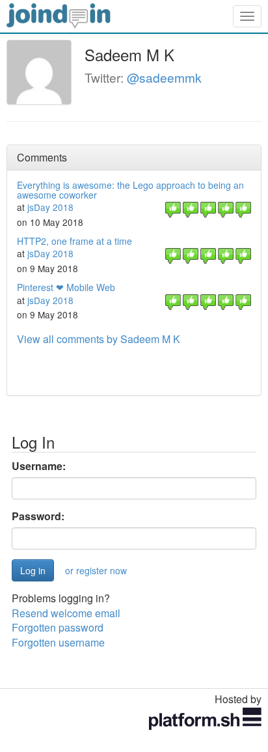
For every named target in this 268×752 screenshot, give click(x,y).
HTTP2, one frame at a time (74, 240)
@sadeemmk (164, 77)
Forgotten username (58, 642)
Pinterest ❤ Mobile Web (66, 287)
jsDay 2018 (50, 207)
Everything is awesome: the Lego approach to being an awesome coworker (130, 189)
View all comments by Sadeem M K (98, 338)
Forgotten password (57, 627)
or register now (96, 570)
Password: (38, 516)
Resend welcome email (66, 613)
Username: (39, 466)
